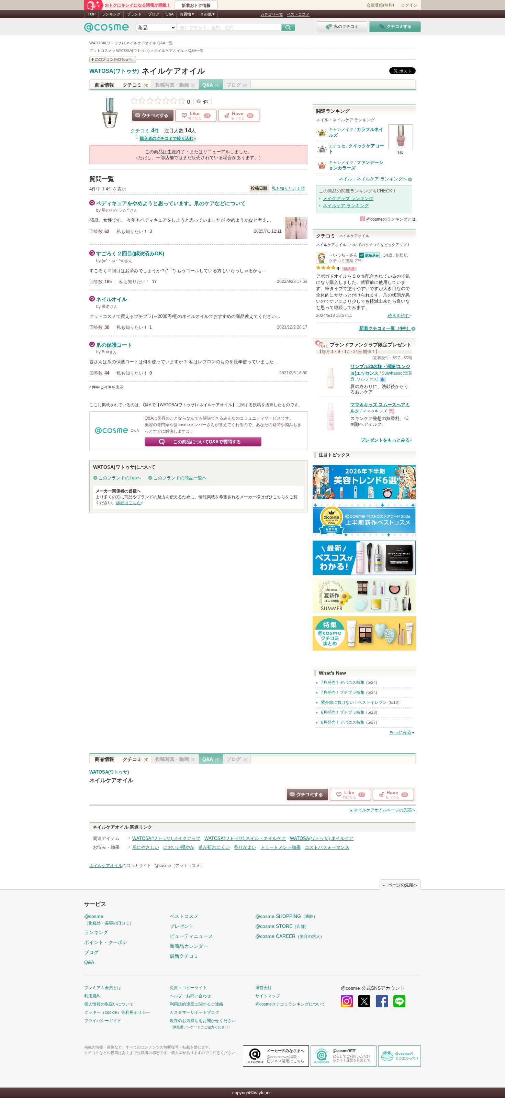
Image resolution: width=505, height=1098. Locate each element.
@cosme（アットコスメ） (179, 865)
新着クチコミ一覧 (385, 328)
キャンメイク (341, 129)
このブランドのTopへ (119, 477)
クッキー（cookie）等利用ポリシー (117, 1012)
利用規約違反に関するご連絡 (196, 1004)
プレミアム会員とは (102, 987)
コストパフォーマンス (327, 847)
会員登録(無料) (380, 5)
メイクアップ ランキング (348, 198)
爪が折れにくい (214, 847)
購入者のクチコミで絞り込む (166, 138)
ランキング (111, 14)
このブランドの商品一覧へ (180, 477)
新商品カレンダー (189, 946)
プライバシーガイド (102, 1020)
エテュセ (337, 146)
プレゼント (182, 926)
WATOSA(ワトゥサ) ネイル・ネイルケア (245, 838)
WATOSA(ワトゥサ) (114, 71)
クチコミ (135, 85)
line (399, 1001)
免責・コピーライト (188, 987)
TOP (92, 14)
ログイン (409, 5)
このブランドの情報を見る (112, 59)
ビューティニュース (191, 936)
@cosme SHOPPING (286, 916)
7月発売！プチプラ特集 (342, 692)
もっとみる (400, 732)
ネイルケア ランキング (346, 205)
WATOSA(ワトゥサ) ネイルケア (322, 838)
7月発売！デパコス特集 (342, 682)
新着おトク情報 (196, 5)
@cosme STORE (282, 926)
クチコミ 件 (145, 130)
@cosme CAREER (289, 936)
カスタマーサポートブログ (194, 1012)
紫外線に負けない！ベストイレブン (354, 702)
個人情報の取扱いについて (109, 1004)
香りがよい (245, 847)
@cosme (109, 919)
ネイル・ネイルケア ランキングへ (373, 178)
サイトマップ (267, 996)
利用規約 (92, 996)
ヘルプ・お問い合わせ (190, 996)
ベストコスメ (298, 14)
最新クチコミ (184, 956)
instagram (347, 1001)
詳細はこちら (128, 502)
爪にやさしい (145, 847)
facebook (382, 1001)
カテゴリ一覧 (271, 14)
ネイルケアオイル (173, 71)
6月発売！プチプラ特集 (342, 712)
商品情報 (104, 85)
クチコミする (152, 115)
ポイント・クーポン (105, 942)
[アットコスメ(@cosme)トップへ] (106, 29)
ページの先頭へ (385, 810)
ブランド (134, 14)
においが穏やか (178, 847)
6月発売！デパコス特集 (342, 722)
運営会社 (263, 987)
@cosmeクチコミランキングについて (290, 1004)
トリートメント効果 (280, 847)
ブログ (153, 14)
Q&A (169, 14)
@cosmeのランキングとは (391, 219)
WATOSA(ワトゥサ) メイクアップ (166, 838)
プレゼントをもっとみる (385, 440)
